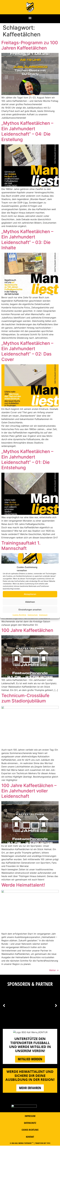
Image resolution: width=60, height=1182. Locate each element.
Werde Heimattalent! (23, 885)
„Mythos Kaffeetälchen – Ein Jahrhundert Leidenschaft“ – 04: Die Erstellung (27, 131)
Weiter (54, 970)
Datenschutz (33, 615)
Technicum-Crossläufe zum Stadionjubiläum (25, 698)
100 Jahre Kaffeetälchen (27, 630)
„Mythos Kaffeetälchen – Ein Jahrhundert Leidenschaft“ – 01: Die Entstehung (27, 459)
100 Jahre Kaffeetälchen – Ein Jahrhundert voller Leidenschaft (29, 791)
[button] (30, 18)
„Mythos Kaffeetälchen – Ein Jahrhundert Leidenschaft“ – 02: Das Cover (27, 351)
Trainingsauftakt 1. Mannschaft (20, 545)
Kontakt (30, 1136)
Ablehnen (30, 602)
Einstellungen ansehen (30, 609)
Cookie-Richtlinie (19, 615)
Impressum (43, 615)
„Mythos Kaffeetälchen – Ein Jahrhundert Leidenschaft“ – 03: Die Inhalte (27, 239)
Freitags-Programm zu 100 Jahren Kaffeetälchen (29, 45)
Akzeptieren (30, 594)
